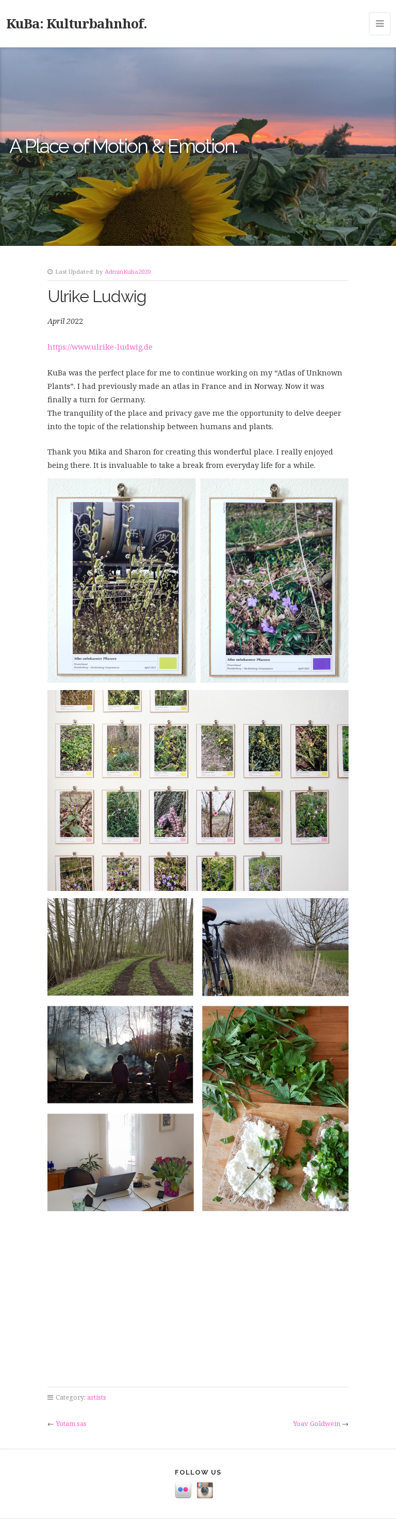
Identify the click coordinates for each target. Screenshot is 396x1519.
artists (96, 1397)
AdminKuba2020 (128, 271)
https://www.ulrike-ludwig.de (100, 347)
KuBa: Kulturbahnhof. (76, 23)
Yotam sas (71, 1423)
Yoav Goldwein (316, 1423)
